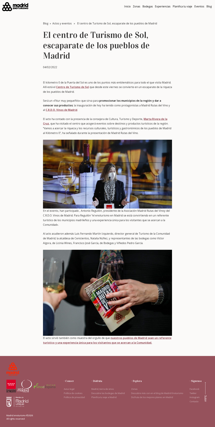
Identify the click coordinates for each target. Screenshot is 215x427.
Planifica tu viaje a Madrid (104, 397)
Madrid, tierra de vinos (102, 388)
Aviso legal (69, 388)
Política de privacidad (74, 397)
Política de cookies (73, 393)
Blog (45, 23)
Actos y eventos (62, 23)
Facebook (194, 388)
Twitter (193, 393)
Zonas (134, 388)
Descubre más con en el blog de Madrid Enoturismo (157, 393)
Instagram (195, 397)
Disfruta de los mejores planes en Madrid (152, 397)
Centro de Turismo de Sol (72, 87)
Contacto (194, 401)
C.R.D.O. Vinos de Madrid (61, 110)
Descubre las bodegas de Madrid (108, 393)
